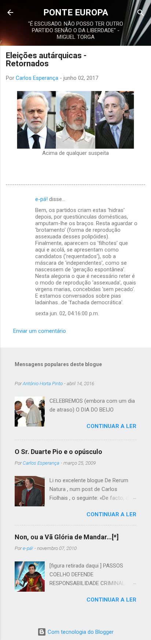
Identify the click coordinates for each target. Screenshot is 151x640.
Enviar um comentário (39, 331)
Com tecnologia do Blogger (80, 632)
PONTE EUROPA (75, 12)
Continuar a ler (111, 426)
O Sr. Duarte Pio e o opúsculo (58, 451)
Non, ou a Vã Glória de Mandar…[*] (67, 537)
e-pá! (41, 199)
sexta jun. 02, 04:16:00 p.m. (67, 313)
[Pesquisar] (140, 13)
